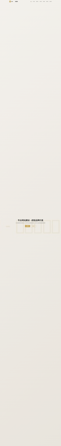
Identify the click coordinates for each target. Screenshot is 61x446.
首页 (31, 1)
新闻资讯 (47, 1)
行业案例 (41, 1)
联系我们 (51, 1)
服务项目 (37, 1)
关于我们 (34, 1)
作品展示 (44, 1)
